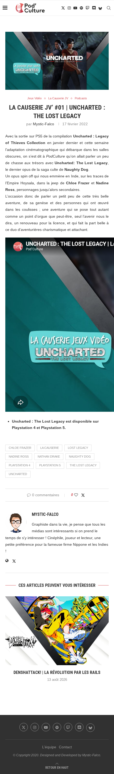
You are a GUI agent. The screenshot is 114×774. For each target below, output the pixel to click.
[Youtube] (75, 8)
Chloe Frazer (20, 447)
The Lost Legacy (83, 465)
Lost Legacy (78, 447)
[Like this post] (76, 495)
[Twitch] (87, 8)
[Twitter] (63, 8)
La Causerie (49, 447)
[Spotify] (81, 8)
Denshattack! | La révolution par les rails (57, 672)
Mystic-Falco (43, 124)
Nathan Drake (49, 456)
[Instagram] (69, 8)
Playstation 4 (19, 465)
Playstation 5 (50, 465)
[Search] (108, 8)
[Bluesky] (100, 8)
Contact (65, 747)
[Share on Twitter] (83, 495)
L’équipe (49, 747)
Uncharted (18, 474)
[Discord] (94, 8)
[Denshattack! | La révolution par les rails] (57, 630)
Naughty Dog (80, 456)
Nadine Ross (19, 456)
